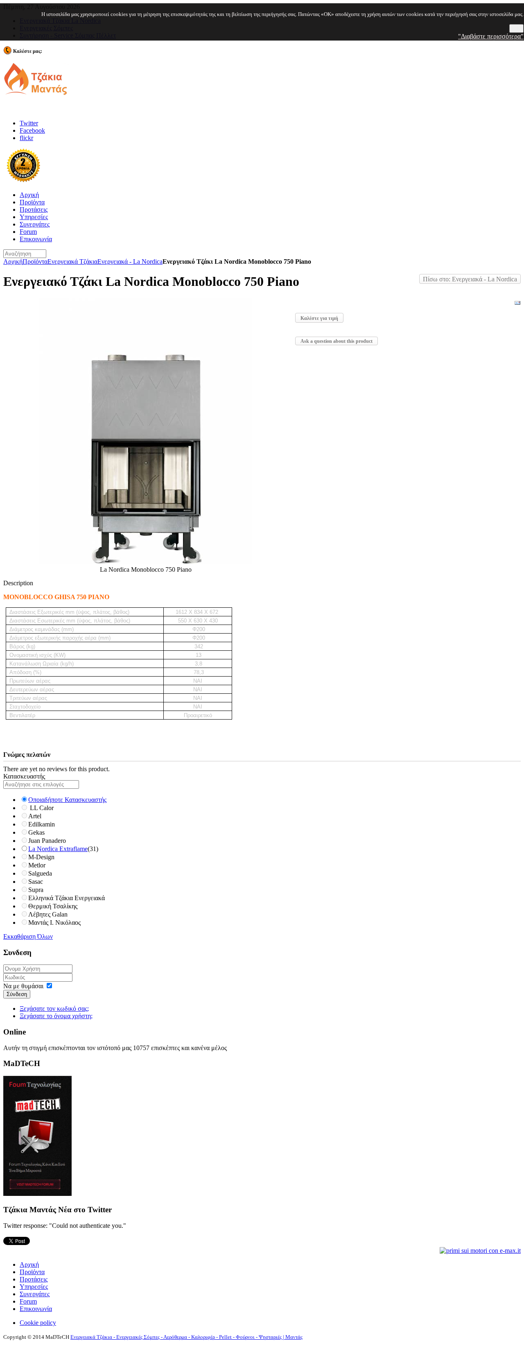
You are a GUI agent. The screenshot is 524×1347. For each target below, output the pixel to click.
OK (516, 28)
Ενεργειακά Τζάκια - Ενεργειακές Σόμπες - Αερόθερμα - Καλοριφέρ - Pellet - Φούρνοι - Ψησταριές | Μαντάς (186, 1337)
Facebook (32, 130)
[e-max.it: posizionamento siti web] (480, 1250)
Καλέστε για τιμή (319, 318)
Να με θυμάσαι (23, 986)
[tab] (262, 776)
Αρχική (13, 261)
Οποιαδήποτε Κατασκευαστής (67, 799)
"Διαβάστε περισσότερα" (491, 36)
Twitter (29, 123)
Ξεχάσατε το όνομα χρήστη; (56, 1015)
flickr (26, 137)
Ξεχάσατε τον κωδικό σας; (54, 1008)
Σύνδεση (17, 994)
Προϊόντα (35, 261)
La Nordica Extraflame (58, 848)
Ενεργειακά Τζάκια (72, 261)
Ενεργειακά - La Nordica (130, 261)
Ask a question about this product (336, 341)
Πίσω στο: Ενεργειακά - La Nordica (470, 279)
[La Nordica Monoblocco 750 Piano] (145, 562)
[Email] (517, 304)
